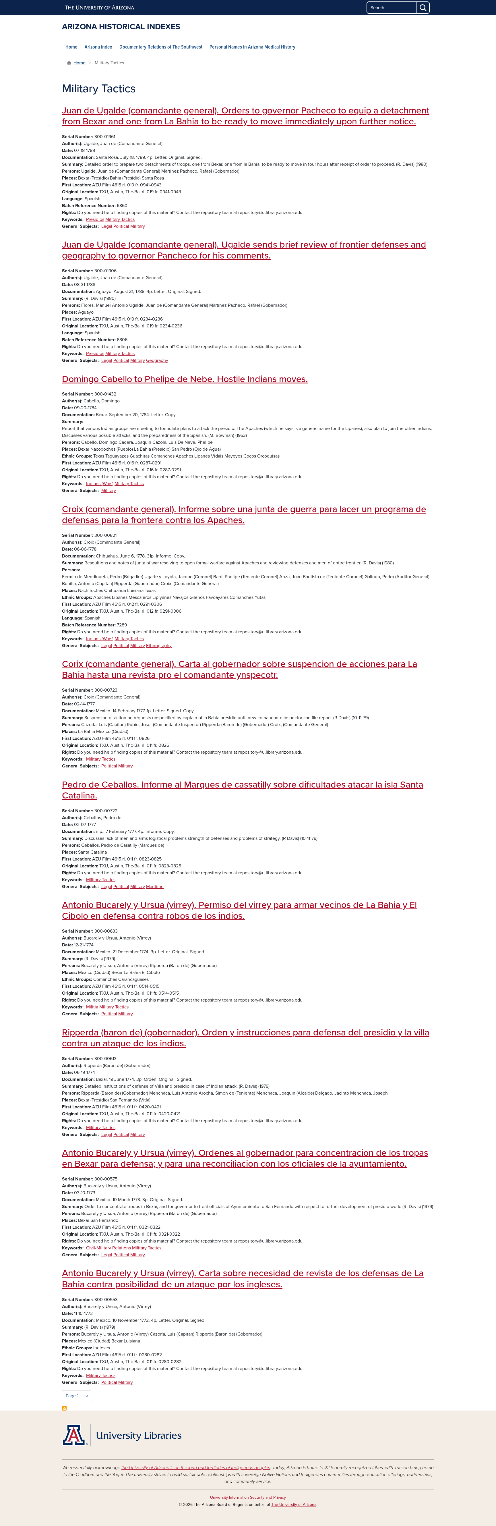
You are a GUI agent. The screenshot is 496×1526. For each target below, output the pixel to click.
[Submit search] (423, 7)
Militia (92, 1007)
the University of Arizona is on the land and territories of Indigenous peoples (195, 1468)
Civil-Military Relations (108, 1248)
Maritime (155, 887)
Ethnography (159, 646)
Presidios (95, 219)
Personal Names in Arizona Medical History (252, 47)
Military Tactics (120, 219)
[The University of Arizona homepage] (100, 8)
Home (71, 47)
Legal (106, 226)
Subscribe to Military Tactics (64, 1408)
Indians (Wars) (99, 484)
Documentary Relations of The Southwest (160, 47)
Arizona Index (98, 47)
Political (121, 226)
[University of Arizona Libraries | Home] (121, 1435)
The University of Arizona (293, 1504)
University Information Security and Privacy (248, 1497)
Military (137, 226)
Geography (157, 360)
